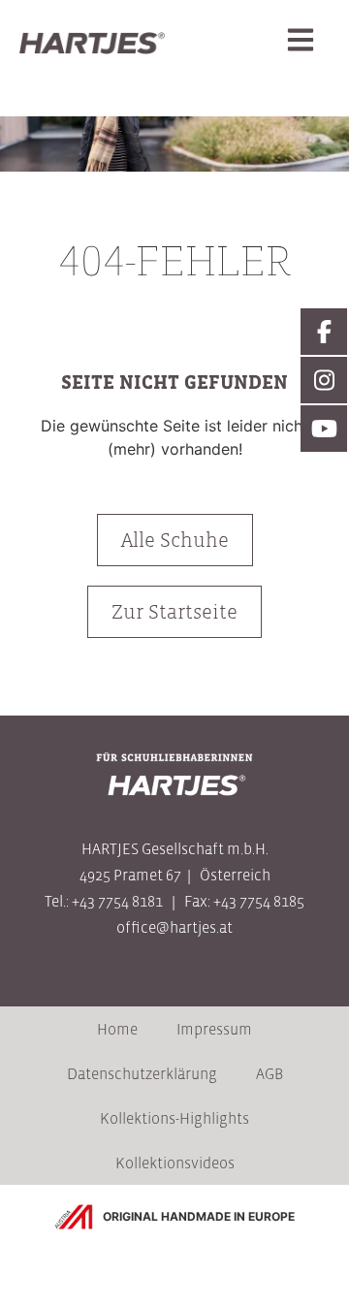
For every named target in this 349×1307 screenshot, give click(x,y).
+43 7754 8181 (117, 900)
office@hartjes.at (174, 927)
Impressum (214, 1028)
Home (117, 1028)
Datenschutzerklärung (142, 1073)
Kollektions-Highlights (174, 1118)
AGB (269, 1073)
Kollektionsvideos (175, 1162)
